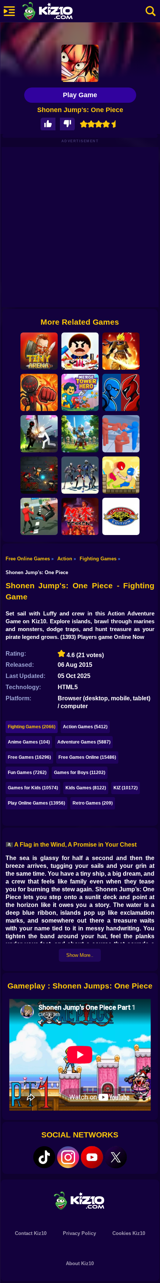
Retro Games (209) (93, 803)
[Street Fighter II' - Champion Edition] (121, 516)
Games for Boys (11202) (79, 772)
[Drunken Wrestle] (121, 475)
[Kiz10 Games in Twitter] (116, 1157)
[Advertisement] (80, 227)
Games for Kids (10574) (33, 787)
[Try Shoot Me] (39, 475)
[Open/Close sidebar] (9, 11)
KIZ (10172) (125, 787)
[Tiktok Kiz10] (44, 1157)
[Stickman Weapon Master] (39, 433)
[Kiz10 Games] (80, 1200)
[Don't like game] (67, 124)
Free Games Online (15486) (87, 757)
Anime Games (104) (29, 742)
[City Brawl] (39, 516)
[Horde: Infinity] (80, 433)
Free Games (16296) (29, 757)
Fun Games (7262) (27, 772)
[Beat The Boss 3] (80, 351)
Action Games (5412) (85, 726)
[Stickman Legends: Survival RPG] (121, 351)
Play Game (80, 95)
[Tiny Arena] (39, 351)
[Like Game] (48, 124)
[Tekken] (80, 516)
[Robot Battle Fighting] (121, 392)
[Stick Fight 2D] (39, 392)
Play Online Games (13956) (36, 803)
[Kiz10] (59, 12)
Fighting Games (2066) (31, 726)
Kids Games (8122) (85, 787)
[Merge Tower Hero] (80, 392)
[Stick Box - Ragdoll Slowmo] (121, 433)
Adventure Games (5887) (84, 742)
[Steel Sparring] (80, 475)
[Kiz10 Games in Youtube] (92, 1157)
